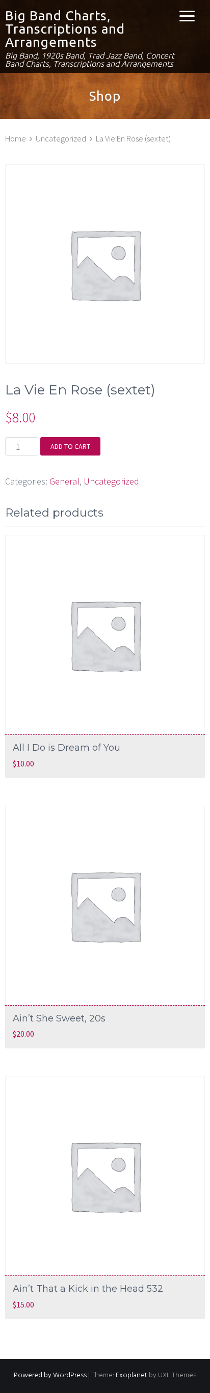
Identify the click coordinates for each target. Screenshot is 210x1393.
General (64, 481)
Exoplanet (131, 1375)
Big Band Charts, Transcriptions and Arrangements (65, 28)
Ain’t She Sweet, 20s (59, 1018)
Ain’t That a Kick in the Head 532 (88, 1288)
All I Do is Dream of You (66, 747)
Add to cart (70, 446)
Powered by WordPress (50, 1375)
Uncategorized (61, 138)
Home (15, 138)
